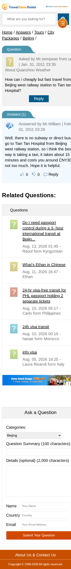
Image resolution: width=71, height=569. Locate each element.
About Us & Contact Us (35, 555)
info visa (29, 352)
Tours (39, 32)
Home (7, 32)
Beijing (28, 38)
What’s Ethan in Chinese (43, 264)
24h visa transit (35, 327)
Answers (23, 32)
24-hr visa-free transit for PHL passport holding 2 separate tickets (44, 295)
